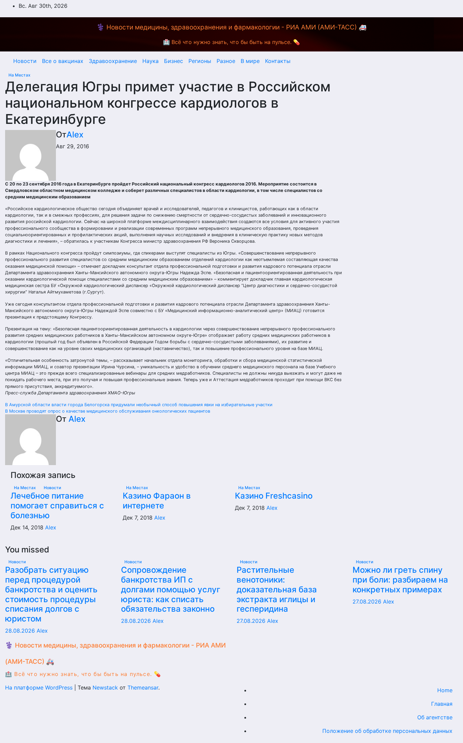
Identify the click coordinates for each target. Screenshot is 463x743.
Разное (226, 61)
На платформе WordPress (39, 687)
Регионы (199, 61)
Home (444, 690)
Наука (150, 61)
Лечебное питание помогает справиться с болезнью (57, 505)
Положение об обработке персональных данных (387, 730)
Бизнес (173, 61)
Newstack (105, 687)
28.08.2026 (21, 630)
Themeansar (142, 687)
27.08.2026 (252, 620)
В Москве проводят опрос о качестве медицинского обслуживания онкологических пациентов (107, 411)
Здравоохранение (113, 61)
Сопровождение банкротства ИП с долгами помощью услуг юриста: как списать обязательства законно (170, 589)
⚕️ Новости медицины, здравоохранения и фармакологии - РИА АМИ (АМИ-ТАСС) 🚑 (232, 27)
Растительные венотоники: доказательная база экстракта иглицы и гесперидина (277, 589)
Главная (441, 703)
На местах (19, 75)
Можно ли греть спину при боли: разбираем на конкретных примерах (400, 579)
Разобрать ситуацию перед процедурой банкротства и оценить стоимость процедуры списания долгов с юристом (51, 594)
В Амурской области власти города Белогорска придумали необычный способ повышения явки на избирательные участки (139, 404)
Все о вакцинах (62, 61)
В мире (250, 61)
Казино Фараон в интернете (157, 500)
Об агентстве (434, 717)
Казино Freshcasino (274, 496)
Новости (25, 61)
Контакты (277, 61)
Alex (74, 134)
